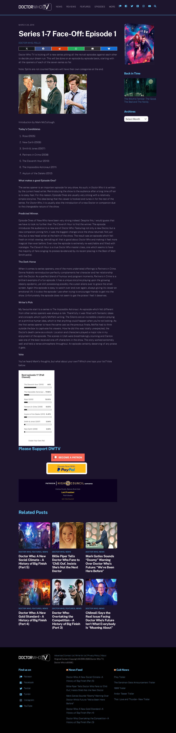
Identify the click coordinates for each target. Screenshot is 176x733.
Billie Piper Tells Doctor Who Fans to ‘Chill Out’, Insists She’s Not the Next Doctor (66, 563)
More (112, 6)
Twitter (27, 688)
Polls (37, 43)
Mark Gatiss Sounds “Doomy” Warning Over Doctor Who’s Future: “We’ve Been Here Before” (100, 563)
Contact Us (69, 655)
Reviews (71, 6)
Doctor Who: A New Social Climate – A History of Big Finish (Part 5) (33, 561)
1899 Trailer (120, 688)
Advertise (58, 655)
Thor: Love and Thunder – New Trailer (132, 699)
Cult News (122, 669)
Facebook (28, 682)
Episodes (100, 6)
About (103, 655)
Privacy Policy (93, 655)
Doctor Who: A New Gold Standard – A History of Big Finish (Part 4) (33, 618)
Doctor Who (26, 43)
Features (85, 6)
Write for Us (80, 655)
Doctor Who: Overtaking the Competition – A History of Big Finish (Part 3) (66, 620)
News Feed (75, 669)
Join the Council (68, 499)
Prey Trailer (119, 677)
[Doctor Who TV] (35, 9)
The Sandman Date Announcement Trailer (134, 682)
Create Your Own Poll (36, 441)
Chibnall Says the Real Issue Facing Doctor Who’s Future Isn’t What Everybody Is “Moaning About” (101, 620)
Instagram (28, 700)
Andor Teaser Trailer (124, 693)
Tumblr (27, 694)
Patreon (27, 676)
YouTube (27, 706)
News (59, 6)
